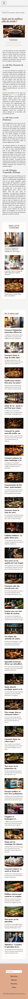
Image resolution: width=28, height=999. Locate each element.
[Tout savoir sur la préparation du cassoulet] (14, 758)
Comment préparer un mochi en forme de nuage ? (13, 871)
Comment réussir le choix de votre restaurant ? (12, 513)
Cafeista (14, 94)
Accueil (3, 11)
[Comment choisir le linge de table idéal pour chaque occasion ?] (14, 262)
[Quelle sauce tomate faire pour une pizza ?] (14, 285)
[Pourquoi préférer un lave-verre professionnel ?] (14, 783)
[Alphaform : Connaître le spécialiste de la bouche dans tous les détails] (14, 937)
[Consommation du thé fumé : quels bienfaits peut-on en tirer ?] (14, 477)
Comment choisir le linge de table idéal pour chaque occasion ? (13, 272)
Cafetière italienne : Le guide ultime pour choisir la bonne (13, 538)
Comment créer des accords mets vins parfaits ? (12, 588)
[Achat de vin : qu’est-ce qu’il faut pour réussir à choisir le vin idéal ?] (14, 398)
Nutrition (14, 976)
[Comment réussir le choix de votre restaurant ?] (14, 502)
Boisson (14, 980)
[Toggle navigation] (4, 3)
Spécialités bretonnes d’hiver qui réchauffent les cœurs (13, 664)
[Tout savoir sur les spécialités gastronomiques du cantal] (14, 911)
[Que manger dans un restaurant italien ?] (14, 704)
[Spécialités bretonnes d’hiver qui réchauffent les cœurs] (14, 654)
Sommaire (14, 40)
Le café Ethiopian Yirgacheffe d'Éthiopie (13, 45)
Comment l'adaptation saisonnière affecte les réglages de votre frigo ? (12, 249)
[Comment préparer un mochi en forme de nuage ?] (14, 861)
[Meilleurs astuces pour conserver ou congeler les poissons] (14, 886)
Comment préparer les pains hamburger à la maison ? (13, 460)
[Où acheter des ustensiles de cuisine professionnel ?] (14, 628)
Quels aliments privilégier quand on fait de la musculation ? (14, 689)
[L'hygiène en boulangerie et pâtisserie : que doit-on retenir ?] (14, 809)
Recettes (14, 984)
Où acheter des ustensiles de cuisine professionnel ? (12, 639)
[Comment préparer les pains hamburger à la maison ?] (14, 450)
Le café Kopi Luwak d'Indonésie (13, 43)
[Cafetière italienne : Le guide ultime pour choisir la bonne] (14, 527)
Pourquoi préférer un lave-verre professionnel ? (14, 794)
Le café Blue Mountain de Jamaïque (13, 42)
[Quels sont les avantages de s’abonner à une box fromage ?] (14, 834)
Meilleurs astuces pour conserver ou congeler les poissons (13, 896)
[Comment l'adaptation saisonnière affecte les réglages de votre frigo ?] (14, 239)
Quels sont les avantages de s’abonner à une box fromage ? (14, 844)
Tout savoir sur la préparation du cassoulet (11, 768)
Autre (7, 11)
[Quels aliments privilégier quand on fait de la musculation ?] (14, 679)
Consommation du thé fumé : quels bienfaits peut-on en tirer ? (13, 487)
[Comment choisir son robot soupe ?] (14, 731)
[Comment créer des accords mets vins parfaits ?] (14, 578)
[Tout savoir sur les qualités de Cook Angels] (14, 553)
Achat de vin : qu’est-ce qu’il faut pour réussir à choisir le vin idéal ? (13, 408)
